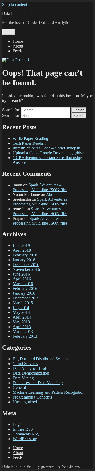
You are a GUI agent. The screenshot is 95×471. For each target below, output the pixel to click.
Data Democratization (31, 373)
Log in (18, 424)
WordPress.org (25, 438)
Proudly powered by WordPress (53, 466)
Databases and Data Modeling (38, 382)
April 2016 (22, 279)
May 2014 (21, 312)
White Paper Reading (30, 138)
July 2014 (21, 307)
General (19, 387)
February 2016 (25, 288)
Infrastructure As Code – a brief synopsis (46, 148)
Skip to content (14, 4)
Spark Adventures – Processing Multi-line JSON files (40, 187)
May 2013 (21, 322)
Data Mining (23, 378)
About (18, 46)
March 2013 (23, 331)
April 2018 (22, 250)
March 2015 (23, 303)
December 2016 (26, 264)
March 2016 (23, 283)
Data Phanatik (14, 13)
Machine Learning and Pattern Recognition (48, 392)
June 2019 (21, 245)
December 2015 (26, 298)
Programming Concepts (32, 397)
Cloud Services (25, 363)
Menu (8, 32)
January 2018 (24, 260)
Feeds (17, 51)
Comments (26, 434)
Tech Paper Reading (29, 143)
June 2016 (21, 274)
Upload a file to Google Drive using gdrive (48, 153)
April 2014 (22, 317)
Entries (23, 429)
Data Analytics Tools (30, 368)
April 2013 (22, 326)
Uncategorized (25, 402)
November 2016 (26, 269)
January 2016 (24, 293)
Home (18, 41)
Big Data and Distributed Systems (41, 359)
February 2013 (25, 336)
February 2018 (25, 255)
